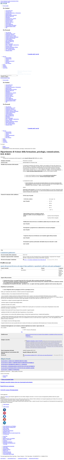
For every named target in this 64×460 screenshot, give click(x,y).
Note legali (9, 439)
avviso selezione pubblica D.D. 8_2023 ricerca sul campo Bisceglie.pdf (38, 355)
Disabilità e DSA (6, 431)
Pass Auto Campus (9, 43)
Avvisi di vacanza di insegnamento (9, 390)
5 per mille (5, 444)
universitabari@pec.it (12, 458)
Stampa (4, 376)
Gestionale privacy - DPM (11, 35)
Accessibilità (12, 438)
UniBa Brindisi (6, 404)
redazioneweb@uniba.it (33, 458)
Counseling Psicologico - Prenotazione (13, 12)
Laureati (7, 59)
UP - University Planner (10, 49)
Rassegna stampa (9, 20)
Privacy (4, 439)
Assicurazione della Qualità (8, 454)
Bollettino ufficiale (6, 449)
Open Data (5, 436)
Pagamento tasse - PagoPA (11, 18)
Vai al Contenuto (3, 1)
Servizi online (5, 5)
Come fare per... (9, 11)
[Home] (28, 74)
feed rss (7, 396)
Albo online (5, 447)
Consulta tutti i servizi (33, 54)
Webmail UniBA (9, 50)
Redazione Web (6, 429)
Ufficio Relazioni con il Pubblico (9, 426)
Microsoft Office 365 (10, 16)
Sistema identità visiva (10, 48)
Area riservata (8, 32)
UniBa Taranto (6, 406)
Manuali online (8, 14)
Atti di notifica (6, 448)
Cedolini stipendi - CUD (10, 33)
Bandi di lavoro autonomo (7, 386)
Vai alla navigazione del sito (12, 1)
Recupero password (9, 21)
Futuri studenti (8, 57)
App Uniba (5, 67)
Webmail (4, 66)
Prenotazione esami (9, 19)
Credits (4, 437)
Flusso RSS (5, 375)
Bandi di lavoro (6, 147)
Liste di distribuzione (10, 40)
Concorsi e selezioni (7, 451)
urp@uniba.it (3, 458)
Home (4, 146)
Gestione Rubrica (9, 39)
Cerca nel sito (3, 75)
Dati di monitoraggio (7, 453)
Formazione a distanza (10, 34)
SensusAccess (8, 23)
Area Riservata (6, 434)
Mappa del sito (6, 438)
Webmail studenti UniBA (11, 26)
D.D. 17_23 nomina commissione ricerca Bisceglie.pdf (35, 259)
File (22, 331)
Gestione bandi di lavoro (10, 38)
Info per (4, 56)
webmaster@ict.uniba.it (22, 458)
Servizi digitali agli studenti (11, 25)
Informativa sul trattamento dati (9, 442)
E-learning (5, 440)
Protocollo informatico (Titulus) (12, 47)
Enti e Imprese (8, 63)
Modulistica (8, 17)
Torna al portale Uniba (7, 379)
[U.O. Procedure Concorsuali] (9, 74)
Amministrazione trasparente (8, 446)
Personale (7, 62)
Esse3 (4, 64)
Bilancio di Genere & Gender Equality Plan (11, 432)
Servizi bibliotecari (9, 24)
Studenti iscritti (8, 58)
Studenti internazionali (10, 61)
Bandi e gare (5, 450)
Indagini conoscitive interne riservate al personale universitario (16, 382)
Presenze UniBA (9, 46)
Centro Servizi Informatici (8, 430)
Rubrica (4, 65)
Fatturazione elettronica (7, 441)
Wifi (6, 27)
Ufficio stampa (6, 428)
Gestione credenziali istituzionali (12, 37)
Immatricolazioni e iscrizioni (11, 15)
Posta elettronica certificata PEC (9, 427)
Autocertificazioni (9, 10)
